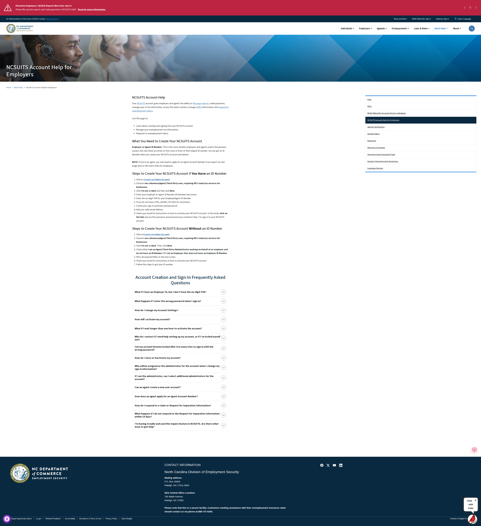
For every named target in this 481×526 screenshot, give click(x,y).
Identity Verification (376, 127)
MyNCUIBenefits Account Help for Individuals (386, 113)
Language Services (375, 168)
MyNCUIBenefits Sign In (421, 19)
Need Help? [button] (440, 28)
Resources (371, 140)
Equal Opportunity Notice (21, 518)
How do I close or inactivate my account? (158, 358)
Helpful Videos (373, 134)
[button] (472, 29)
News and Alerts (400, 19)
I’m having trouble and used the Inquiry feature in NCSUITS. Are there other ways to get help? (177, 425)
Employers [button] (364, 28)
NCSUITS (141, 103)
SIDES (199, 107)
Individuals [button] (346, 28)
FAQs (369, 106)
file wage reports (201, 103)
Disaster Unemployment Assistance (382, 161)
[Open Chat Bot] (473, 519)
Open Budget (126, 518)
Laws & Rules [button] (421, 28)
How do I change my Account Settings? (156, 310)
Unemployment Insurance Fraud (381, 154)
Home (8, 87)
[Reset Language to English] (455, 19)
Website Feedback (53, 518)
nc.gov (38, 518)
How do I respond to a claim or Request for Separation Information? (173, 405)
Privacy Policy (111, 518)
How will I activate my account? (152, 319)
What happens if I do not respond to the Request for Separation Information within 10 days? (177, 415)
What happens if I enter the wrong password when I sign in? (168, 301)
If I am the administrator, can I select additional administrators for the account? (174, 377)
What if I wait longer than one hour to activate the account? (168, 328)
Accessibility (70, 518)
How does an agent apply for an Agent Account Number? (166, 396)
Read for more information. (92, 9)
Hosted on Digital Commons (461, 518)
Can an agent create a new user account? (158, 387)
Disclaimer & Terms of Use (90, 518)
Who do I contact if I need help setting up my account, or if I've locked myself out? (177, 338)
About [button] (456, 28)
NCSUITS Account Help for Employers (383, 120)
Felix (369, 99)
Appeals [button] (381, 28)
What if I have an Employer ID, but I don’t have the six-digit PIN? (170, 292)
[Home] (19, 25)
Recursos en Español (376, 147)
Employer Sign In (442, 19)
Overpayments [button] (399, 28)
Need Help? (18, 87)
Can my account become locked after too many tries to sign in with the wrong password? (174, 348)
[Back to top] (474, 450)
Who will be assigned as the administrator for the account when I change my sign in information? (177, 367)
